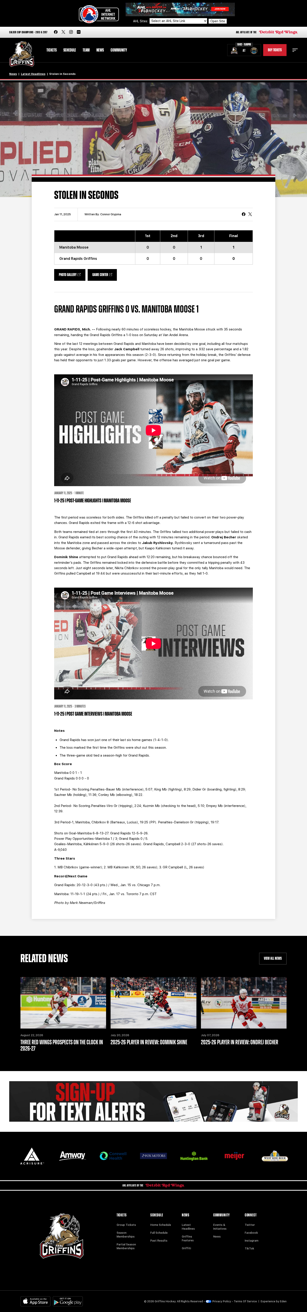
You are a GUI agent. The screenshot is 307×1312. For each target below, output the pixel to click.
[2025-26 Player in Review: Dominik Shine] (153, 1003)
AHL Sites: (141, 21)
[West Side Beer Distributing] (274, 1155)
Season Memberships (126, 1234)
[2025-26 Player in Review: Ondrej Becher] (244, 1003)
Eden (283, 1301)
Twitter (250, 1225)
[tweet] (250, 214)
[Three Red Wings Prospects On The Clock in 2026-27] (63, 1003)
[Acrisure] (32, 1156)
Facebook (251, 1232)
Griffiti (186, 1248)
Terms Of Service (245, 1301)
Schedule (69, 50)
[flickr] (78, 32)
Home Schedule (160, 1225)
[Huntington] (193, 1156)
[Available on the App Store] (35, 1301)
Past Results (158, 1240)
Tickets (52, 50)
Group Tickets (126, 1225)
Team (86, 50)
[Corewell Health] (113, 1156)
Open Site (217, 21)
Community (119, 50)
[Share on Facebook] (243, 214)
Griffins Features (188, 1238)
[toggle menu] (295, 50)
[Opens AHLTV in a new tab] (180, 9)
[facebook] (55, 32)
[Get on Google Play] (68, 1301)
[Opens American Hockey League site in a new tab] (99, 14)
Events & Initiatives (220, 1226)
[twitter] (63, 32)
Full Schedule (159, 1232)
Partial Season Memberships (126, 1246)
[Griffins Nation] (153, 1101)
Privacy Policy (221, 1301)
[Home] (21, 54)
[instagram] (71, 32)
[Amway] (72, 1156)
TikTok (249, 1248)
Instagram (251, 1240)
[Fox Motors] (153, 1156)
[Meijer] (234, 1156)
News (100, 50)
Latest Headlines (33, 74)
